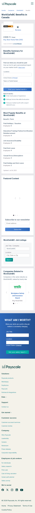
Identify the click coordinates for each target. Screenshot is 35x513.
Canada (3, 10)
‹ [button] (15, 198)
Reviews (18, 30)
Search (9, 260)
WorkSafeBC (20, 10)
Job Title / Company (12, 246)
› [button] (19, 198)
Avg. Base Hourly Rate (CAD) (13, 40)
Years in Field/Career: (10, 81)
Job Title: (9, 332)
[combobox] (17, 74)
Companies (11, 10)
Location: (6, 72)
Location (8, 252)
